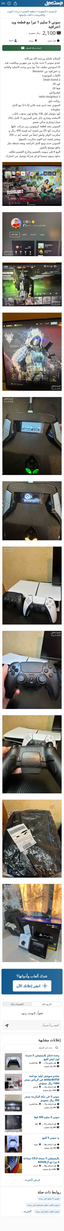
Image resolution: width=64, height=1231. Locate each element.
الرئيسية (53, 11)
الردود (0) (46, 1004)
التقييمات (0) (17, 1004)
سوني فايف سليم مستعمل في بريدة (43, 1205)
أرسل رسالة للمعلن (33, 48)
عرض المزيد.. (32, 1180)
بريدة (17, 11)
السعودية (42, 11)
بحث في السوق (45, 1047)
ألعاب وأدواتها (25, 14)
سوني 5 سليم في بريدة (49, 1198)
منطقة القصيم (29, 11)
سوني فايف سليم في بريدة (47, 1211)
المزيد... (26, 1211)
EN (3, 3)
